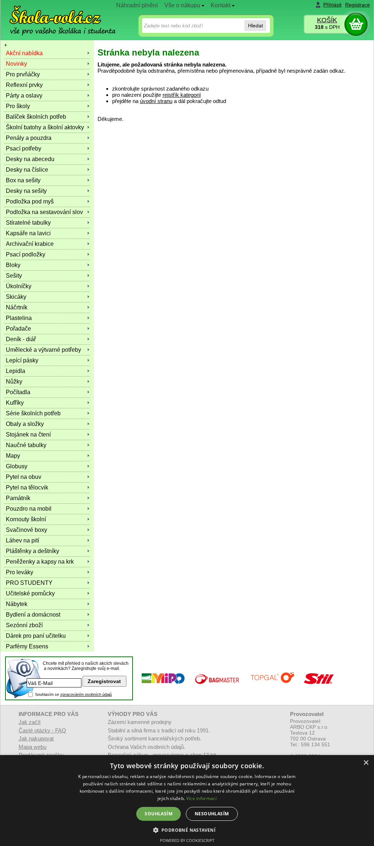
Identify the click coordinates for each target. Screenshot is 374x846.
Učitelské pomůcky (30, 593)
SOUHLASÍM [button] (158, 814)
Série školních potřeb (33, 413)
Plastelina (19, 318)
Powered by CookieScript (187, 840)
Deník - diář (21, 339)
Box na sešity (23, 180)
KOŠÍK (327, 20)
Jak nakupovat (36, 738)
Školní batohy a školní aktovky (45, 127)
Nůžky (14, 381)
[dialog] (187, 800)
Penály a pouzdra (28, 138)
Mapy (13, 456)
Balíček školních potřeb (36, 117)
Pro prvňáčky (23, 74)
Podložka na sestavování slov (44, 212)
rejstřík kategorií (182, 95)
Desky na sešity (26, 191)
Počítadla (18, 392)
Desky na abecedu (30, 159)
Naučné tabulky (26, 445)
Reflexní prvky (24, 85)
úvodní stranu (156, 101)
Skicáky (16, 297)
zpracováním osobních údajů (86, 694)
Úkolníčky (18, 286)
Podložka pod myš (30, 201)
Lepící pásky (22, 360)
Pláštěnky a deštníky (32, 551)
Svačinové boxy (26, 530)
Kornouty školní (26, 519)
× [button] (366, 763)
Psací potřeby (23, 148)
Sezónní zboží (24, 625)
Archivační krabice (30, 244)
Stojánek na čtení (28, 434)
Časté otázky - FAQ (42, 730)
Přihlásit (332, 5)
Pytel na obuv (23, 477)
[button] (187, 829)
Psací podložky (25, 254)
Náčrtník (16, 307)
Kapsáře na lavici (28, 233)
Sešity (14, 276)
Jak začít (30, 722)
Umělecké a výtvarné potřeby (43, 350)
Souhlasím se (73, 694)
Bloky (13, 265)
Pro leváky (19, 572)
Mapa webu (32, 747)
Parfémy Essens (27, 646)
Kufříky (15, 403)
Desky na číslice (27, 170)
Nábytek (16, 604)
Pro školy (18, 106)
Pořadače (18, 328)
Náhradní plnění (137, 5)
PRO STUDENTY (29, 583)
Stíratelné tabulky (28, 223)
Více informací (201, 798)
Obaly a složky (25, 424)
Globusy (16, 466)
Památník (18, 498)
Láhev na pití (22, 540)
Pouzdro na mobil (28, 509)
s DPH (327, 27)
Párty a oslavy (24, 95)
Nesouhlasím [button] (212, 814)
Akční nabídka (24, 53)
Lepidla (15, 371)
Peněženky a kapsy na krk (40, 562)
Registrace (357, 5)
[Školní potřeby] (56, 15)
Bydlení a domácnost (33, 614)
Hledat (255, 25)
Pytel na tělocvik (27, 487)
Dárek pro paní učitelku (36, 636)
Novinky (16, 64)
